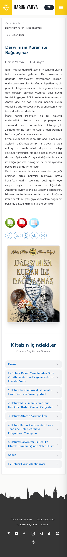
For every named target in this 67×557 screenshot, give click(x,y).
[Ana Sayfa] (6, 23)
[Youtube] (16, 533)
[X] (9, 533)
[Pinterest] (57, 533)
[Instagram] (33, 533)
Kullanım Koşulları (27, 524)
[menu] (61, 7)
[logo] (6, 7)
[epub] (10, 223)
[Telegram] (41, 533)
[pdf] (22, 223)
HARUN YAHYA (26, 7)
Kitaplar (17, 23)
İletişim (45, 524)
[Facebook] (24, 533)
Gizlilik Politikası (45, 519)
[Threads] (33, 542)
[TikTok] (49, 533)
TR (49, 7)
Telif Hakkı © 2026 (21, 519)
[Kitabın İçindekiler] (34, 223)
